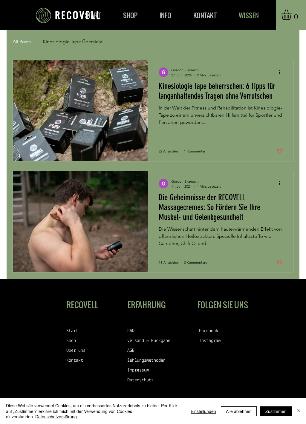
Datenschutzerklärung (56, 417)
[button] (292, 15)
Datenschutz (140, 380)
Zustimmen (276, 411)
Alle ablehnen (239, 411)
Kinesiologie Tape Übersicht (72, 41)
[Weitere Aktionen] (281, 72)
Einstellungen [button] (203, 411)
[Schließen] (298, 411)
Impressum (138, 370)
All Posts (22, 41)
